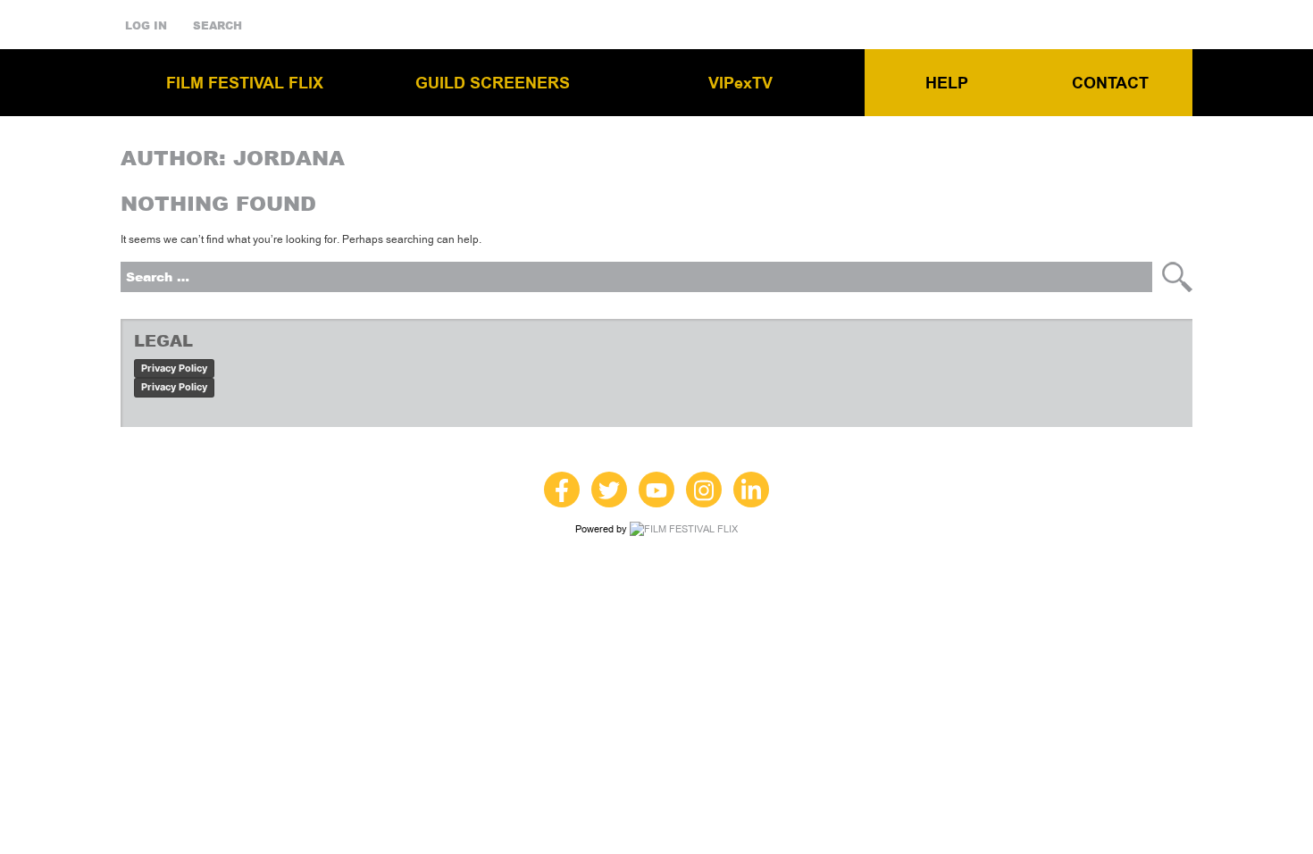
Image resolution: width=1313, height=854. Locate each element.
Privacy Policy (174, 368)
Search (217, 26)
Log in (146, 26)
